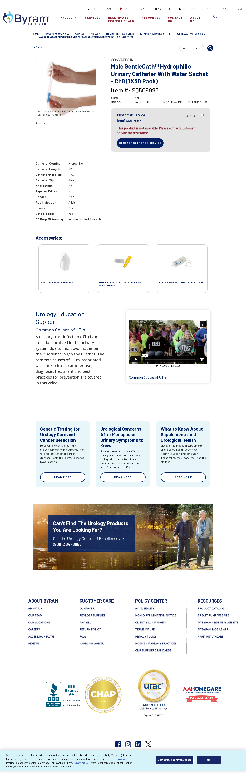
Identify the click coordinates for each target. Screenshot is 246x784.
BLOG (238, 8)
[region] (123, 760)
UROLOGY (95, 33)
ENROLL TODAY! (135, 8)
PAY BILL (85, 622)
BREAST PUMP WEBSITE (213, 615)
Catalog (79, 33)
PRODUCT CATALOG (211, 608)
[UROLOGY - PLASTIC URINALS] (65, 262)
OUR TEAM (35, 615)
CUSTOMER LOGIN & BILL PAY (204, 8)
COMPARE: (193, 115)
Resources (151, 17)
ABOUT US (195, 19)
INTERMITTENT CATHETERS (120, 33)
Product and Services (57, 33)
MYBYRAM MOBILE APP (213, 629)
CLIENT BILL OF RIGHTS (150, 622)
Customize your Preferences (174, 759)
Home (36, 33)
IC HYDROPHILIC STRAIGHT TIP (155, 33)
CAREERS (34, 629)
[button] (216, 17)
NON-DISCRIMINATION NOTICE (155, 615)
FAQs (83, 636)
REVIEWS (33, 643)
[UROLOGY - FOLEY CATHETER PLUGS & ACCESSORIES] (123, 262)
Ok (208, 759)
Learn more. (120, 759)
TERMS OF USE (145, 629)
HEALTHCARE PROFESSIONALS (121, 19)
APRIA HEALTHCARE (210, 636)
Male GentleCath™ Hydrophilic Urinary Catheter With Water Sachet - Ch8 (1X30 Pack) (85, 37)
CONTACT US (175, 19)
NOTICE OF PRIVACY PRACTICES (155, 643)
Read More (63, 477)
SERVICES (93, 17)
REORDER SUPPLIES (92, 615)
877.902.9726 (102, 8)
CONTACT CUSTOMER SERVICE (140, 142)
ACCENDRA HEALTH (41, 636)
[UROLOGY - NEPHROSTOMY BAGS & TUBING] (181, 262)
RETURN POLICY (90, 629)
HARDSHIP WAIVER (92, 643)
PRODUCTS (68, 17)
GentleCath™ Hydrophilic (190, 33)
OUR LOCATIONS (39, 622)
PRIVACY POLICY (145, 636)
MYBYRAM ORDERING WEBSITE (218, 622)
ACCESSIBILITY (144, 608)
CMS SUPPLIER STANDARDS (153, 650)
